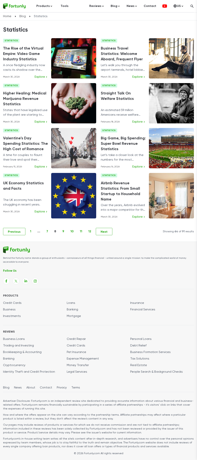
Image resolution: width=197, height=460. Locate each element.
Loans (71, 303)
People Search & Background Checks (156, 371)
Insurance (137, 303)
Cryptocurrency (14, 365)
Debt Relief (138, 345)
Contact (150, 6)
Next (104, 231)
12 (89, 231)
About (30, 387)
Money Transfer (78, 365)
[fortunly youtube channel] (164, 6)
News (18, 387)
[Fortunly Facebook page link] (6, 281)
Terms (75, 387)
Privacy (62, 387)
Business (9, 309)
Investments (12, 316)
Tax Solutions (139, 358)
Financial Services (142, 309)
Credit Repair (76, 339)
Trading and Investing (18, 345)
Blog (22, 16)
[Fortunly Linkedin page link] (25, 281)
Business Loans (14, 339)
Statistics (11, 41)
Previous (14, 231)
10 (72, 231)
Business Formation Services (150, 352)
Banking (72, 309)
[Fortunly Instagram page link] (35, 281)
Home (7, 16)
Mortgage (74, 316)
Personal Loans (141, 339)
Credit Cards (12, 303)
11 (81, 231)
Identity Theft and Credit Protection (29, 371)
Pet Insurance (76, 352)
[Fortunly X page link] (16, 281)
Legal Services (77, 371)
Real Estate (138, 365)
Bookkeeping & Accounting (22, 352)
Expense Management (83, 358)
